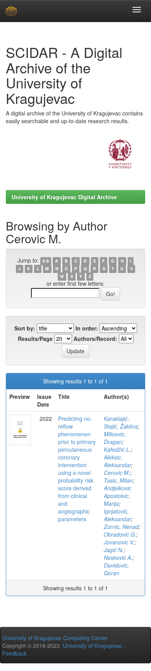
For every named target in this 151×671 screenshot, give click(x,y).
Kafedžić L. (117, 449)
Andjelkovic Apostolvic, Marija (117, 495)
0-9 (46, 261)
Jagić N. (114, 550)
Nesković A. (118, 557)
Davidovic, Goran (116, 569)
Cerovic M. (117, 472)
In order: (87, 328)
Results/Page (35, 338)
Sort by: (24, 328)
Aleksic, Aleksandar (117, 461)
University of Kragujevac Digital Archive (64, 197)
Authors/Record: (95, 338)
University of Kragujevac (92, 645)
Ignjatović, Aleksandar (117, 515)
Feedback (14, 653)
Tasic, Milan (118, 480)
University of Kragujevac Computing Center (55, 638)
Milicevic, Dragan (115, 438)
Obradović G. (120, 534)
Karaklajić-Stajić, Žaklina (121, 422)
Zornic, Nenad (121, 526)
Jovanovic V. (119, 542)
